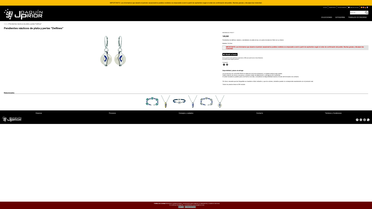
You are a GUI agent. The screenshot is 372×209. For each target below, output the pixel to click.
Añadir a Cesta (231, 54)
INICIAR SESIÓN (342, 7)
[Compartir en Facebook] (224, 65)
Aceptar (181, 207)
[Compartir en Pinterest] (227, 65)
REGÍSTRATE (332, 7)
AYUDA (325, 7)
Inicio (6, 24)
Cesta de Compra (354, 7)
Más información (190, 207)
